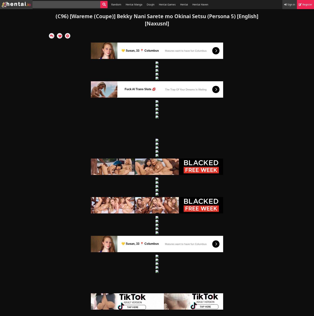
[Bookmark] (59, 36)
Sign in (291, 4)
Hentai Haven (200, 4)
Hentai (184, 4)
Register (307, 4)
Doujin (150, 4)
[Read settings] (67, 36)
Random (116, 4)
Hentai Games (167, 4)
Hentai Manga (134, 4)
